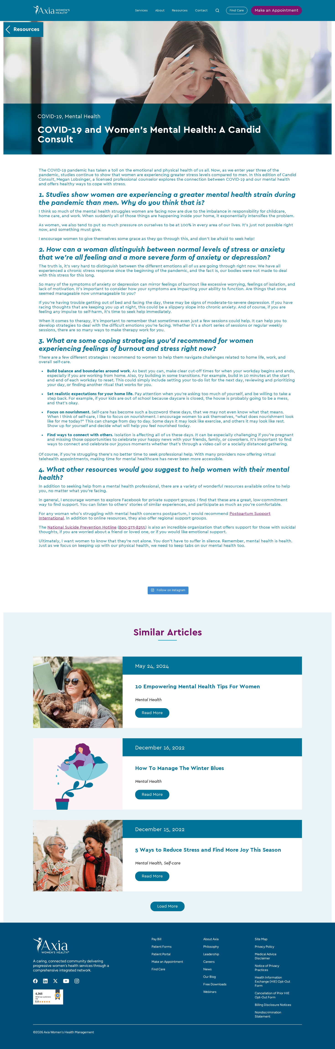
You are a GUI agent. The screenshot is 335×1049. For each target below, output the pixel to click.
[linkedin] (45, 981)
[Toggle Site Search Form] (217, 10)
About (160, 10)
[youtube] (66, 981)
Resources (180, 10)
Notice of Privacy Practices (267, 968)
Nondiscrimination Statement (268, 1014)
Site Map (261, 939)
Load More (167, 906)
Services (141, 10)
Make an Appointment (276, 10)
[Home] (51, 10)
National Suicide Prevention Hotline (81, 527)
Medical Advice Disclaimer (265, 956)
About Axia (211, 939)
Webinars (209, 992)
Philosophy (211, 947)
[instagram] (77, 981)
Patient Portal (161, 954)
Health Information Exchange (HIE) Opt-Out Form (272, 982)
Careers (209, 962)
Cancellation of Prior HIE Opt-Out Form (272, 995)
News (207, 969)
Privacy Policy (264, 947)
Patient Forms (162, 947)
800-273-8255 (132, 527)
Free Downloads (215, 984)
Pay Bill (156, 939)
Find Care (237, 10)
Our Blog (209, 977)
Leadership (211, 954)
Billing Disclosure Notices (273, 1005)
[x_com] (55, 981)
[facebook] (35, 981)
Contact (201, 10)
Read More (152, 713)
